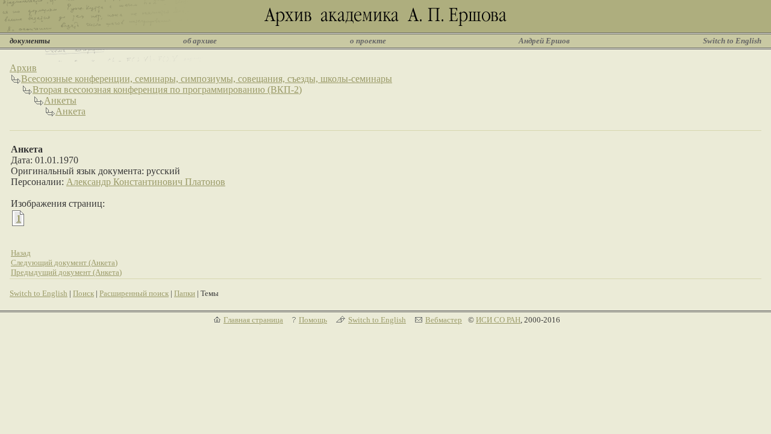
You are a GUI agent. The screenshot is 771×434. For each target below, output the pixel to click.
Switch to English (732, 40)
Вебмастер (443, 319)
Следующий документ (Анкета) (64, 262)
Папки (184, 293)
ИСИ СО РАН (498, 319)
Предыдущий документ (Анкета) (66, 272)
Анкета (70, 111)
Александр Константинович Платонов (145, 182)
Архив (23, 68)
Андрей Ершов (544, 40)
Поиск (83, 293)
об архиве (200, 40)
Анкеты (60, 100)
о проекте (368, 40)
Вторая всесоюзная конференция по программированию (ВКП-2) (167, 89)
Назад (21, 252)
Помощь (313, 319)
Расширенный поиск (134, 293)
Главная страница (253, 319)
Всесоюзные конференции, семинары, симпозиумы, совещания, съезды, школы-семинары (206, 79)
